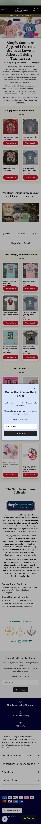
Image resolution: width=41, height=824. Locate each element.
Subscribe (20, 433)
